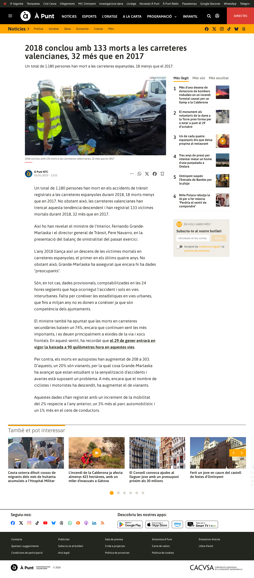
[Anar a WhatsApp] (70, 523)
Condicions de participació (27, 552)
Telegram (245, 3)
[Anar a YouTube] (46, 523)
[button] (112, 493)
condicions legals (209, 246)
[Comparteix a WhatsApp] (139, 173)
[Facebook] (207, 29)
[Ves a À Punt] (37, 16)
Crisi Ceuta (49, 3)
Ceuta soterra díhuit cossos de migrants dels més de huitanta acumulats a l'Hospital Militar (32, 477)
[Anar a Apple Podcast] (87, 523)
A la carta (132, 16)
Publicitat (64, 539)
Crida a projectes (115, 546)
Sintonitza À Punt (162, 539)
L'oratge (131, 3)
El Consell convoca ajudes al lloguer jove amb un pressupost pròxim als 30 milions (154, 477)
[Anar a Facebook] (13, 523)
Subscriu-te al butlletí (70, 546)
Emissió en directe (209, 539)
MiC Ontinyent (87, 3)
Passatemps (189, 3)
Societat (54, 28)
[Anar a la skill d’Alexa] (177, 524)
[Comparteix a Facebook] (154, 173)
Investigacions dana (111, 3)
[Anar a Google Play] (130, 524)
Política (38, 28)
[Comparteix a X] (147, 173)
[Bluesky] (236, 29)
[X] (214, 29)
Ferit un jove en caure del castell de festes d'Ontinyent (215, 475)
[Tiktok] (229, 29)
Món (111, 28)
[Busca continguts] (209, 16)
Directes (240, 15)
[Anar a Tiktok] (38, 523)
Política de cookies (163, 552)
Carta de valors (161, 546)
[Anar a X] (22, 523)
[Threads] (244, 29)
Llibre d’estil (206, 546)
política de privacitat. (197, 250)
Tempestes (33, 3)
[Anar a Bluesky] (54, 523)
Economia (82, 28)
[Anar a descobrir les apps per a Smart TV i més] (202, 524)
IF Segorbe (16, 3)
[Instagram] (222, 29)
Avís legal (64, 552)
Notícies (69, 16)
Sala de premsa (114, 539)
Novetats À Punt (149, 3)
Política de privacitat (117, 552)
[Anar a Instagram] (30, 523)
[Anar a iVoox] (78, 523)
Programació (159, 16)
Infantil (190, 16)
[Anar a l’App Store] (157, 524)
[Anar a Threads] (62, 523)
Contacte (16, 539)
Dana (67, 28)
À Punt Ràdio (171, 3)
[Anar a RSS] (103, 523)
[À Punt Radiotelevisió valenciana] (30, 567)
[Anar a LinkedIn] (95, 523)
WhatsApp (230, 3)
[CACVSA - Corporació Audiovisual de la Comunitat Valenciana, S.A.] (216, 567)
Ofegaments (67, 3)
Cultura (98, 28)
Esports (89, 16)
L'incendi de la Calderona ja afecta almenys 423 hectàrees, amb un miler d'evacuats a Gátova (96, 477)
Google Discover (210, 3)
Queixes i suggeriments (25, 546)
